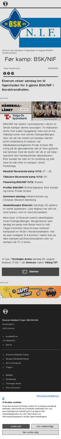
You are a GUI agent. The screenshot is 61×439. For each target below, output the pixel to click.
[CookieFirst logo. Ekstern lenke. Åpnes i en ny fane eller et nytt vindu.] (3, 398)
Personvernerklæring (48, 395)
